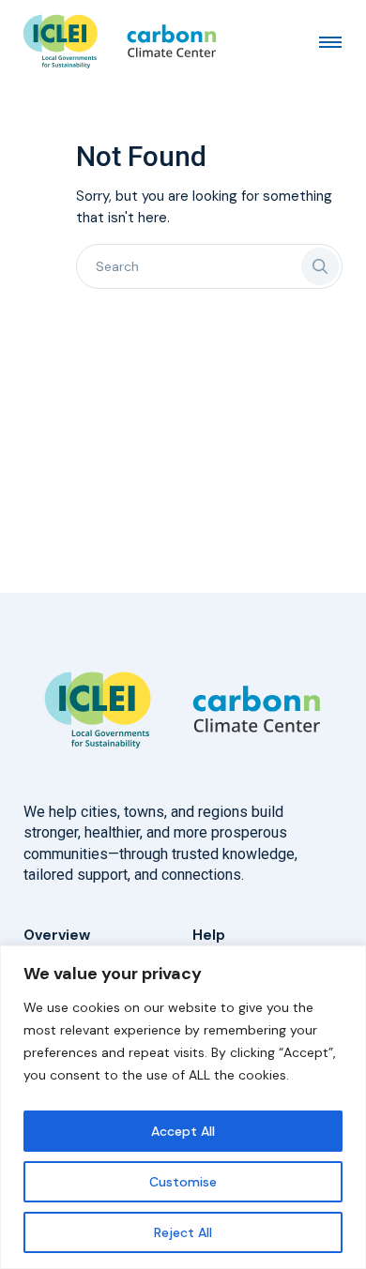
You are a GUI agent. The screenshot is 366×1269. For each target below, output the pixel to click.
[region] (183, 1107)
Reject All (183, 1232)
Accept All (183, 1131)
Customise (183, 1181)
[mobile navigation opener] (330, 41)
